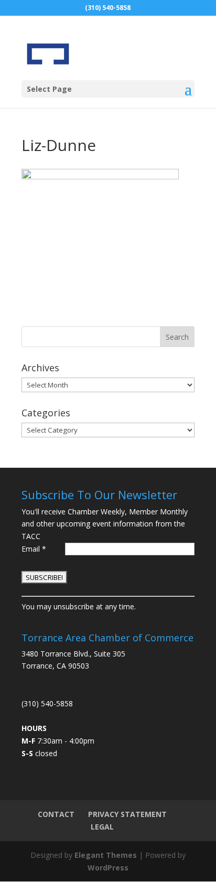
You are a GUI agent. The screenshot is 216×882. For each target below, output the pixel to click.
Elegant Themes (105, 855)
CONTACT (56, 814)
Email (33, 549)
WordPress (108, 868)
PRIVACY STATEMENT (127, 814)
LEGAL (102, 827)
